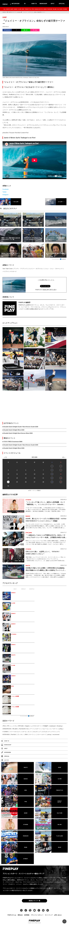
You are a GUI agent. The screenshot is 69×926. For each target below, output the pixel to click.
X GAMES (5, 731)
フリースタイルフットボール (18, 731)
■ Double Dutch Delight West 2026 (13, 430)
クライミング (55, 731)
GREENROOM (7, 728)
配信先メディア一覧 (34, 900)
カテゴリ (6, 760)
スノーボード (53, 728)
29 (52, 482)
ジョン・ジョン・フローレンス (54, 268)
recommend (56, 734)
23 (60, 478)
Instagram (5, 194)
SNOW (45, 9)
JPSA (4, 726)
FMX (33, 9)
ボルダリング (37, 731)
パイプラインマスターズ (9, 271)
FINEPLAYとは (11, 915)
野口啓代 (15, 728)
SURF (11, 9)
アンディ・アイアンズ (20, 268)
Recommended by (56, 259)
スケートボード (41, 734)
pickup (49, 734)
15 (52, 474)
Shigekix (27, 726)
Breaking (59, 726)
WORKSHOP (43, 3)
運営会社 (20, 915)
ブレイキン (20, 734)
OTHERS (65, 9)
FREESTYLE (28, 9)
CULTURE (59, 9)
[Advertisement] (19, 408)
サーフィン (32, 734)
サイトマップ (49, 915)
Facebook (5, 189)
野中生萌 (20, 726)
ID (24, 3)
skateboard (52, 726)
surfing (60, 728)
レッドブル (14, 726)
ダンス (30, 731)
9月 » (63, 457)
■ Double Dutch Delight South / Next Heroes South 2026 (20, 426)
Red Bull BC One (24, 728)
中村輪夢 (45, 726)
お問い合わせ (58, 915)
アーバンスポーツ (35, 728)
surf (5, 17)
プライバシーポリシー (37, 915)
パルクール (45, 728)
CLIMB (19, 9)
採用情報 (26, 915)
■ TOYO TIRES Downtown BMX (12, 441)
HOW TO (34, 3)
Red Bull (13, 734)
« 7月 (5, 457)
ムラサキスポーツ (36, 726)
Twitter (4, 192)
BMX (23, 9)
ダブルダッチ (46, 731)
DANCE (16, 9)
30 (60, 482)
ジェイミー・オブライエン (35, 268)
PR (8, 726)
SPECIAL (62, 3)
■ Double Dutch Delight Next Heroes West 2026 (18, 433)
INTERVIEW (15, 3)
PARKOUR (49, 9)
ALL (5, 9)
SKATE (8, 9)
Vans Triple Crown (8, 268)
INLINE (55, 9)
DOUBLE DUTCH (38, 9)
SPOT (52, 3)
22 (52, 478)
